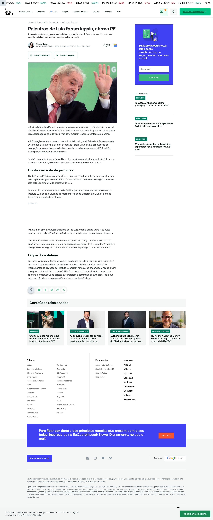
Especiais (108, 12)
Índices (127, 395)
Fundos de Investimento (36, 381)
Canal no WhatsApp (42, 55)
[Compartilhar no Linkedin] (39, 289)
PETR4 (29, 404)
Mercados (31, 393)
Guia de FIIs (99, 377)
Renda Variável (32, 412)
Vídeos (127, 369)
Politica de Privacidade (33, 515)
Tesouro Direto (32, 416)
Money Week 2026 (39, 458)
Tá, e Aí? (128, 373)
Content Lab (62, 365)
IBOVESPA (61, 385)
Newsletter (31, 401)
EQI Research (62, 373)
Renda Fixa (61, 408)
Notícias (38, 22)
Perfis (59, 401)
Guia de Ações (101, 373)
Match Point (61, 389)
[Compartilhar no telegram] (51, 289)
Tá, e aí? (96, 12)
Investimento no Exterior (36, 389)
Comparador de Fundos (104, 365)
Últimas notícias (141, 94)
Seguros (60, 412)
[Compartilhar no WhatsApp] (63, 289)
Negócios (60, 397)
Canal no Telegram (67, 55)
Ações (29, 365)
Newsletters (129, 399)
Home (30, 22)
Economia (61, 369)
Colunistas (129, 386)
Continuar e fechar (195, 514)
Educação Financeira (35, 373)
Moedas (60, 393)
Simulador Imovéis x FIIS (104, 369)
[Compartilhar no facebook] (45, 289)
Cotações (128, 390)
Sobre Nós (129, 360)
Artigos (65, 12)
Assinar (154, 78)
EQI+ (119, 12)
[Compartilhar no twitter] (57, 289)
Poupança (31, 408)
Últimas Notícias (25, 12)
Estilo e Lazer (32, 377)
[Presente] (163, 11)
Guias (29, 385)
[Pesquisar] (173, 11)
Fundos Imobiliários (64, 381)
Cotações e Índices (34, 369)
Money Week (32, 397)
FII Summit (61, 377)
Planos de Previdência (65, 404)
